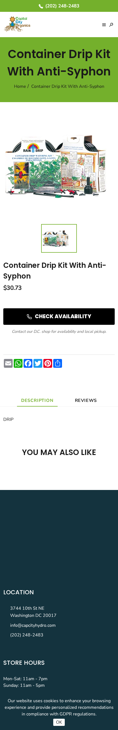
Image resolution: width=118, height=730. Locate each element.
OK (59, 722)
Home (20, 86)
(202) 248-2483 (26, 635)
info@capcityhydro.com (33, 625)
